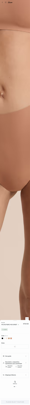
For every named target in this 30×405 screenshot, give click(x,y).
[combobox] (15, 346)
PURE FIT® (3, 322)
